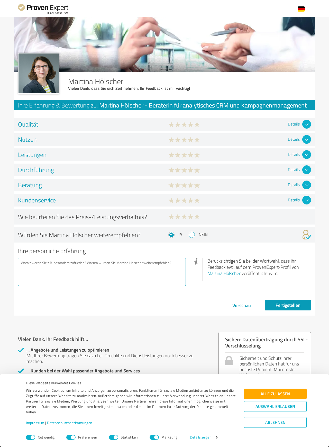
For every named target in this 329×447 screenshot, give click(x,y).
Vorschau (241, 305)
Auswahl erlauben (275, 406)
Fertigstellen (288, 305)
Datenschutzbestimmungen (70, 423)
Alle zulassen (275, 394)
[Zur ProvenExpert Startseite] (43, 13)
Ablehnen (275, 422)
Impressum (35, 423)
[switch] (71, 437)
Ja (180, 234)
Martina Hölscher (224, 273)
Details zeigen (200, 437)
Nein (203, 234)
